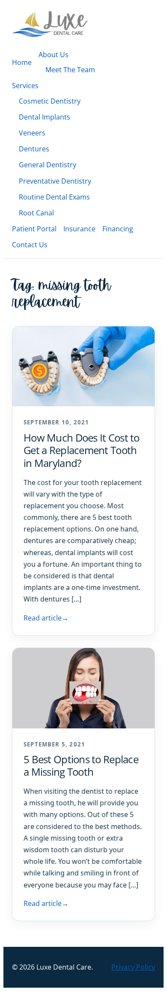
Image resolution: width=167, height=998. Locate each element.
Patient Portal (34, 228)
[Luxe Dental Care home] (49, 24)
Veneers (32, 133)
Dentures (34, 149)
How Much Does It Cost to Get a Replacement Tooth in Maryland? (82, 450)
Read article (46, 618)
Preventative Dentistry (55, 181)
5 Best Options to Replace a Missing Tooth (81, 765)
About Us (54, 54)
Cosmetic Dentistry (50, 101)
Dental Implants (44, 117)
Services (25, 85)
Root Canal (36, 213)
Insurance (79, 228)
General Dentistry (47, 164)
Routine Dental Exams (54, 197)
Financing (117, 228)
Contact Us (30, 244)
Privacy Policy (133, 967)
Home (22, 62)
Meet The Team (70, 69)
